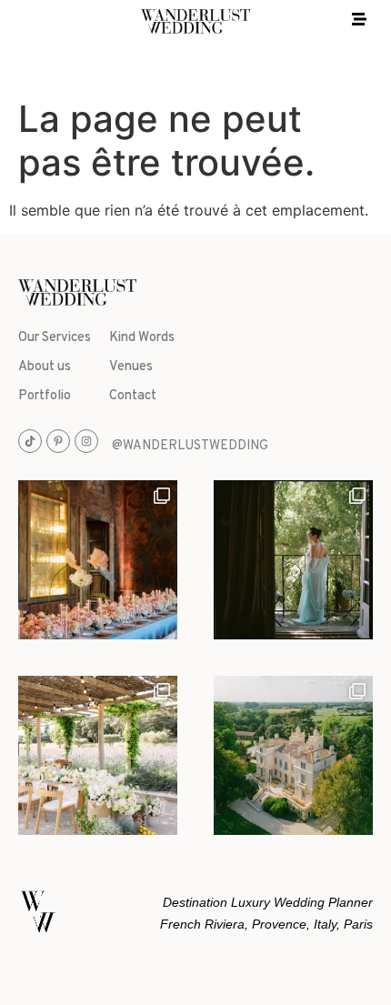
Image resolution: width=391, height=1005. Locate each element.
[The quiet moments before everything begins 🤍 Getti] (293, 559)
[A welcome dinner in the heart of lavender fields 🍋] (97, 755)
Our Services (54, 338)
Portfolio (44, 396)
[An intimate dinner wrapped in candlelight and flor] (97, 559)
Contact (132, 396)
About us (44, 367)
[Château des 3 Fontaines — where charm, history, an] (293, 755)
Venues (131, 367)
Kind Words (142, 338)
